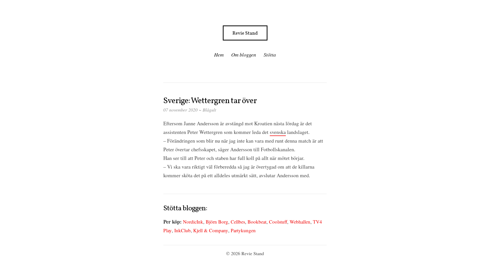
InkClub (182, 230)
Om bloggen (243, 54)
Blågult (209, 110)
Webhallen (300, 221)
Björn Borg (217, 221)
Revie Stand (245, 33)
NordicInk (193, 221)
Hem (219, 54)
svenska (278, 132)
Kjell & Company (210, 230)
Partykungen (243, 230)
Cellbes (238, 221)
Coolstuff (278, 221)
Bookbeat (257, 221)
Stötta (270, 54)
